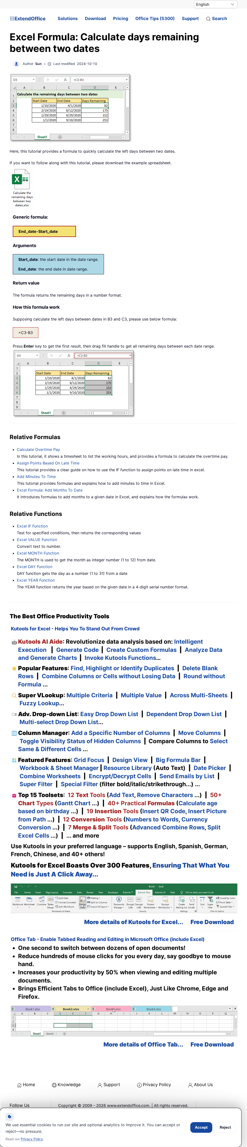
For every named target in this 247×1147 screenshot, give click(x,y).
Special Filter (79, 784)
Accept (201, 1127)
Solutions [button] (68, 18)
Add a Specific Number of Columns (120, 732)
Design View (130, 759)
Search (219, 18)
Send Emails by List (186, 776)
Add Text (121, 794)
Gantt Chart (73, 803)
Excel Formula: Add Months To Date (49, 490)
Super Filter (36, 784)
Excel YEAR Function (36, 580)
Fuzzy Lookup (39, 703)
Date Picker (210, 767)
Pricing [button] (120, 18)
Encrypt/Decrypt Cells (120, 776)
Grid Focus (89, 759)
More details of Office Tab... (143, 1044)
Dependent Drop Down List (184, 714)
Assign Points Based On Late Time (48, 463)
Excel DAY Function (34, 566)
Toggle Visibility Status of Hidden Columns (80, 741)
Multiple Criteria (90, 695)
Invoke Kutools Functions (120, 657)
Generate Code (77, 649)
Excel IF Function (32, 526)
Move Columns (199, 732)
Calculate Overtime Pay (38, 449)
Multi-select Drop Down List (59, 722)
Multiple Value (142, 695)
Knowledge (69, 1084)
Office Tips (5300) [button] (155, 18)
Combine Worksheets (50, 776)
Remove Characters (165, 794)
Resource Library (127, 767)
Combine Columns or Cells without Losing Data (108, 676)
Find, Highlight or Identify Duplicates (122, 668)
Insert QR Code (163, 811)
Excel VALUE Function (37, 539)
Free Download (212, 922)
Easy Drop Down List (109, 714)
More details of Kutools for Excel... (133, 922)
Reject (225, 1127)
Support (190, 18)
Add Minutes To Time (36, 476)
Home (29, 1084)
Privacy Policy (157, 1084)
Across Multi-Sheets (198, 695)
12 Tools (86, 794)
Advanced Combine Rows (168, 827)
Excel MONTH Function (38, 553)
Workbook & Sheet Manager (59, 767)
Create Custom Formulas (141, 649)
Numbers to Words (152, 819)
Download (95, 18)
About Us (203, 1084)
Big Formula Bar (178, 759)
